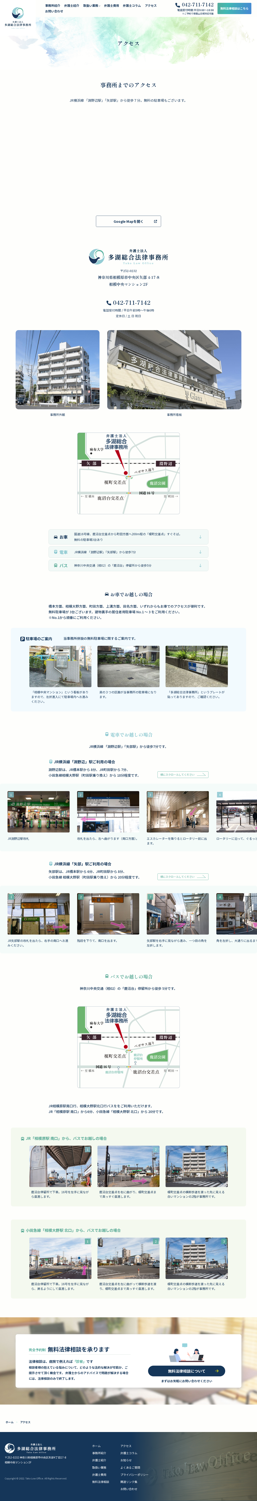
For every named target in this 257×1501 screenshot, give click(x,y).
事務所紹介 (52, 5)
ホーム (10, 1422)
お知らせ (126, 1460)
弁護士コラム (132, 5)
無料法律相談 (100, 1482)
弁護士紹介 (71, 5)
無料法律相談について (186, 1371)
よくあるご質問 (130, 1467)
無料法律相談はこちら (234, 8)
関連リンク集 (128, 1482)
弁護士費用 (111, 5)
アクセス (151, 5)
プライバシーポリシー (134, 1475)
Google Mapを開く (129, 221)
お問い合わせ (54, 11)
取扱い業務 (99, 1467)
